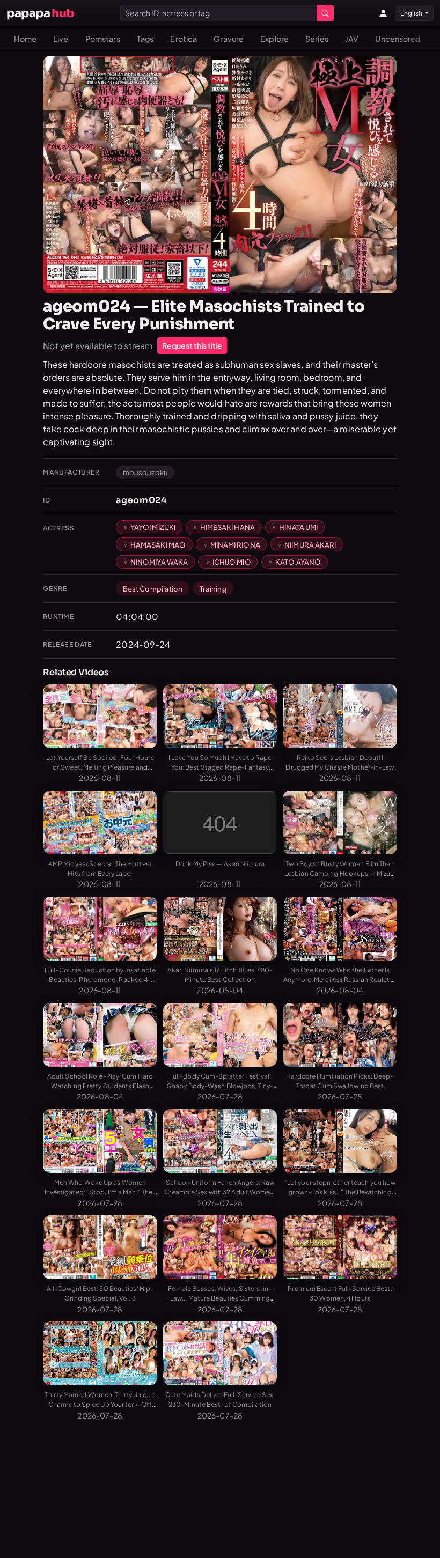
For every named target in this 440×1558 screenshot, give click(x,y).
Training (213, 588)
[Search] (325, 13)
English (411, 13)
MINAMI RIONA (235, 544)
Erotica (183, 38)
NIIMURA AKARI (310, 544)
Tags (145, 38)
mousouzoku (145, 472)
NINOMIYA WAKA (159, 561)
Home (25, 38)
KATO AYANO (298, 561)
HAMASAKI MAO (158, 544)
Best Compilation (153, 588)
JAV (351, 38)
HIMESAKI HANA (227, 526)
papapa (40, 13)
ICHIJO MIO (231, 561)
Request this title (192, 345)
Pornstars (102, 38)
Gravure (229, 38)
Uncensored (398, 38)
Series (316, 38)
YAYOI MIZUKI (152, 526)
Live (60, 38)
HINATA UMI (298, 526)
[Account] (383, 13)
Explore (274, 38)
